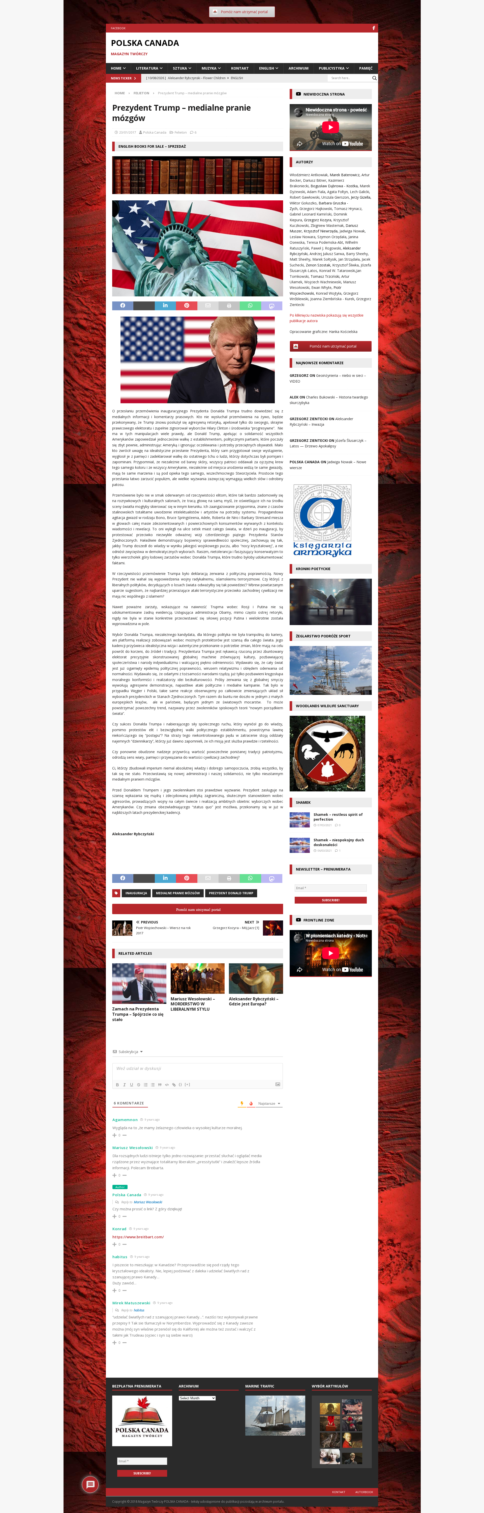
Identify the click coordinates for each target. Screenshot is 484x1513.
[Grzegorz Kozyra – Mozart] (352, 1440)
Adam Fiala (316, 191)
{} (180, 1084)
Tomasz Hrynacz (347, 208)
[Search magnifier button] (374, 78)
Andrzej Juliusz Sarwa (327, 253)
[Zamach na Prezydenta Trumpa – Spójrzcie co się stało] (139, 983)
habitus (139, 1310)
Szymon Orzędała (331, 236)
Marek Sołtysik (324, 259)
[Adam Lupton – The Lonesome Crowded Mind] (352, 1406)
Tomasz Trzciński (325, 276)
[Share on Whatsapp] (250, 306)
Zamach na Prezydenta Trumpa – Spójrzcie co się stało (137, 1014)
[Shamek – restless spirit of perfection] (300, 819)
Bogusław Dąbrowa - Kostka (334, 185)
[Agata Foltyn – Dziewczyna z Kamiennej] (330, 1456)
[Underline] (131, 1085)
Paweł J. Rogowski (326, 248)
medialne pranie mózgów (178, 893)
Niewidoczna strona (324, 94)
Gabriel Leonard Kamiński (310, 214)
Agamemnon (125, 1119)
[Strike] (138, 1085)
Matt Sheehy (300, 259)
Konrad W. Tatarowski (337, 270)
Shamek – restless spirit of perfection (338, 816)
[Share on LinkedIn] (165, 306)
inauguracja (136, 893)
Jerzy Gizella (360, 197)
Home (116, 68)
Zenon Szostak (318, 265)
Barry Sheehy (357, 253)
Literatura (147, 68)
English (266, 68)
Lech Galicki (359, 191)
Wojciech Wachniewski (322, 282)
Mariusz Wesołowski (148, 1202)
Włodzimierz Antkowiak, (310, 174)
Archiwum (299, 68)
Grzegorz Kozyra (317, 220)
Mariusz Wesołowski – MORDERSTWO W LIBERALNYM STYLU (193, 1004)
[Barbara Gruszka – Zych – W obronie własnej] (330, 1423)
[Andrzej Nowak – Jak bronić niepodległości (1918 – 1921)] (352, 1458)
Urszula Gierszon (335, 197)
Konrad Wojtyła (328, 293)
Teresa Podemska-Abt (325, 242)
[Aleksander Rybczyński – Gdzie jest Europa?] (256, 978)
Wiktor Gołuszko (303, 203)
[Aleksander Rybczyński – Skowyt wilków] (330, 1440)
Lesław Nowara (302, 236)
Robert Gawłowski (304, 197)
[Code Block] (166, 1085)
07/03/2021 (325, 825)
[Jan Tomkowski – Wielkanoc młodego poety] (330, 1408)
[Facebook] (373, 28)
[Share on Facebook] (122, 306)
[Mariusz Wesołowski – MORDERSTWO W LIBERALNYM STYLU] (198, 978)
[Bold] (117, 1085)
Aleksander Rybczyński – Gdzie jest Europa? (254, 1001)
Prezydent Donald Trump (231, 893)
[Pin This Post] (186, 306)
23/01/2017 (127, 132)
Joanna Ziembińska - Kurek (332, 298)
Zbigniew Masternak (327, 225)
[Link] (173, 1085)
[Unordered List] (152, 1085)
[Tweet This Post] (144, 306)
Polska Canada (154, 132)
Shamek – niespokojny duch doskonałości (339, 842)
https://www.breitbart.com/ (138, 1236)
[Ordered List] (145, 1085)
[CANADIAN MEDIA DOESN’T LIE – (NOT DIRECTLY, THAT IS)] (352, 1423)
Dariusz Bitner (314, 180)
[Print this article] (229, 306)
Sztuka (180, 68)
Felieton (181, 132)
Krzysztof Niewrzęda (321, 231)
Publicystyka (332, 68)
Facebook (118, 28)
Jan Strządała (349, 259)
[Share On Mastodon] (271, 306)
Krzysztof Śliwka (345, 265)
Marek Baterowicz (344, 174)
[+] (187, 1084)
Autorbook (364, 1492)
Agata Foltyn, (338, 191)
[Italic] (124, 1085)
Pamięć (366, 68)
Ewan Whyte (321, 287)
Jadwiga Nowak (352, 231)
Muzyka (209, 68)
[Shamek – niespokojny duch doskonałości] (300, 845)
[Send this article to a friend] (208, 306)
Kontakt (240, 68)
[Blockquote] (159, 1085)
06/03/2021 (325, 850)
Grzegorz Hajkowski (315, 208)
